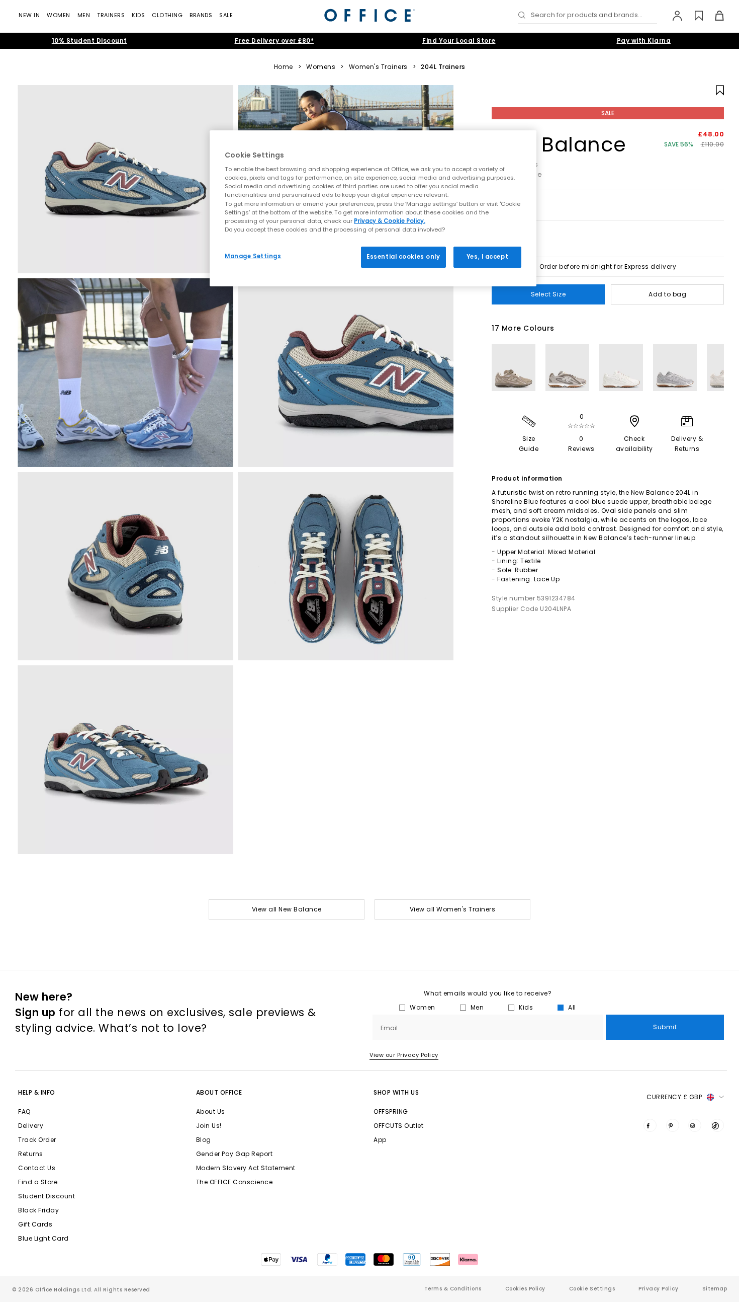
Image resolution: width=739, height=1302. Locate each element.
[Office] (369, 15)
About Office (219, 1092)
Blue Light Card (43, 1238)
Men (83, 15)
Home (283, 67)
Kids (138, 15)
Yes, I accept (487, 257)
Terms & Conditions (453, 1288)
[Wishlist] (693, 15)
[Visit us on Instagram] (694, 1125)
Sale (226, 15)
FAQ (24, 1111)
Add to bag (667, 294)
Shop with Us (396, 1092)
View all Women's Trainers (453, 909)
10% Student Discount (89, 40)
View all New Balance (287, 909)
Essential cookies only (403, 257)
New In (29, 15)
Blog (203, 1139)
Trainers (111, 15)
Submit (665, 1027)
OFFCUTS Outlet (398, 1125)
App (380, 1139)
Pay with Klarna (644, 40)
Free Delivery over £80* (274, 40)
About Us (210, 1111)
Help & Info (36, 1092)
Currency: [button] (674, 1097)
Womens (320, 67)
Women (58, 15)
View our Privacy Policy (403, 1055)
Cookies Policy (525, 1288)
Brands (201, 15)
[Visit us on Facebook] (650, 1125)
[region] (373, 208)
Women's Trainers (378, 67)
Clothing (167, 15)
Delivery (30, 1125)
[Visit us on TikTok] (717, 1125)
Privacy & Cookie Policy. (389, 221)
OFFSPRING (391, 1111)
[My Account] (672, 15)
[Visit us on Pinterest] (672, 1125)
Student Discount (46, 1196)
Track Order (37, 1139)
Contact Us (36, 1168)
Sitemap (714, 1288)
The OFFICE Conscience (234, 1182)
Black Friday (38, 1210)
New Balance (559, 144)
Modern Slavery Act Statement (246, 1168)
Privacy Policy (658, 1288)
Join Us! (209, 1125)
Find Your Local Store (459, 40)
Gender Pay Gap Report (234, 1154)
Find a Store (37, 1182)
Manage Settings (253, 256)
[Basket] (713, 15)
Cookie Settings (592, 1288)
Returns (30, 1154)
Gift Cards (35, 1224)
